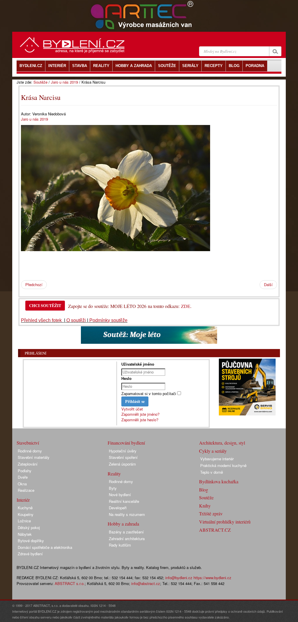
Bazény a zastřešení (126, 532)
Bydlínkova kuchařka (218, 481)
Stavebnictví (28, 443)
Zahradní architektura (127, 538)
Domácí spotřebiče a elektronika (45, 547)
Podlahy (24, 470)
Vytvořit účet (132, 409)
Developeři (118, 507)
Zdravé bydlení (30, 553)
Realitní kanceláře (124, 501)
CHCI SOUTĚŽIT (45, 305)
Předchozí (33, 284)
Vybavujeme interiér (217, 458)
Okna (22, 484)
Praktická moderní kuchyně (223, 465)
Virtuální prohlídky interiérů (225, 522)
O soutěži (76, 320)
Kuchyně (25, 507)
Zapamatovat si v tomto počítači (148, 394)
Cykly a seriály (213, 451)
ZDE (185, 306)
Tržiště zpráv (211, 513)
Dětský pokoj (29, 527)
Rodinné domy (30, 451)
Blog (203, 490)
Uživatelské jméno (137, 364)
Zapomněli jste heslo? (139, 419)
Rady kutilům (120, 545)
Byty (113, 488)
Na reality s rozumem (127, 514)
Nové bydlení (120, 494)
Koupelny (25, 514)
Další (268, 284)
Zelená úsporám (122, 464)
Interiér (23, 500)
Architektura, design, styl (222, 443)
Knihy (205, 506)
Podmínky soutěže (108, 320)
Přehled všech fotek (42, 320)
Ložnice (24, 521)
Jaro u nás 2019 (64, 82)
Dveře (23, 477)
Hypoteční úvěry (122, 451)
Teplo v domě (211, 472)
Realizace (26, 490)
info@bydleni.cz (178, 577)
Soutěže (40, 82)
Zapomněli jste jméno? (140, 414)
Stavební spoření (123, 457)
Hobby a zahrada (123, 524)
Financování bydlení (126, 443)
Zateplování (28, 464)
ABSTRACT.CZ (215, 530)
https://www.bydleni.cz (212, 577)
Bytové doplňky (31, 540)
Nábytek (25, 534)
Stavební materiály (33, 457)
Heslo (126, 378)
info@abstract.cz (145, 583)
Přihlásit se (135, 401)
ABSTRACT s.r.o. (70, 583)
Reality (114, 474)
